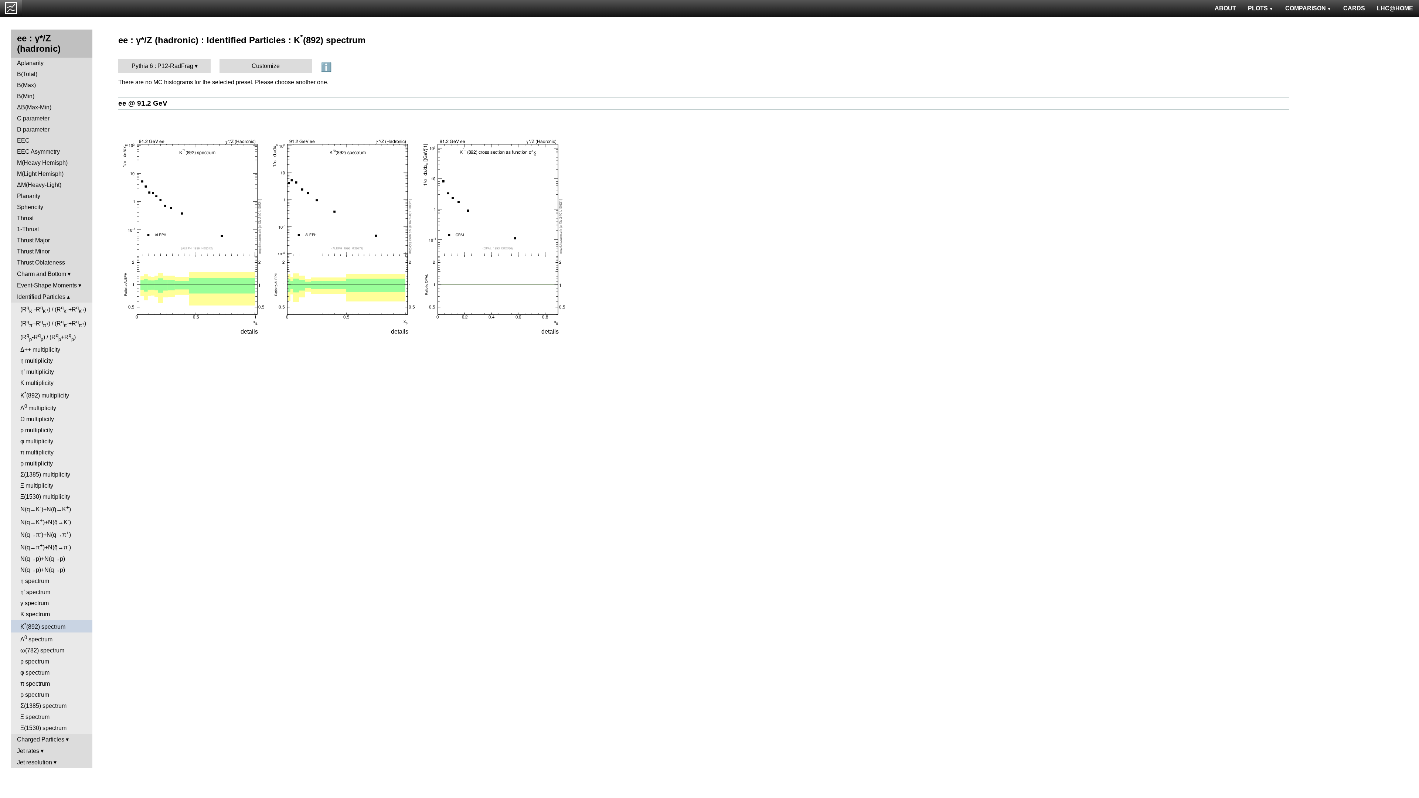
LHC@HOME (1395, 8)
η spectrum (34, 581)
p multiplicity (36, 430)
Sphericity (30, 207)
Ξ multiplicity (36, 485)
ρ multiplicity (36, 463)
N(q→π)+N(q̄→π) (45, 534)
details (249, 331)
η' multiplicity (37, 372)
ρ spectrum (34, 695)
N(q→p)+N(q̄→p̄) (42, 570)
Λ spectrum (36, 638)
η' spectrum (35, 592)
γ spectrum (34, 603)
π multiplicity (37, 452)
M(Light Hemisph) (40, 174)
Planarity (28, 196)
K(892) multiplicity (44, 395)
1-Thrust (28, 229)
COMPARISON (1305, 8)
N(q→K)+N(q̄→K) (45, 508)
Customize (266, 66)
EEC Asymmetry (38, 152)
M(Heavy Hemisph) (42, 163)
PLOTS (1258, 8)
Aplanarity (30, 63)
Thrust (25, 218)
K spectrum (35, 614)
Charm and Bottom (41, 274)
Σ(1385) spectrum (43, 706)
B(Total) (27, 74)
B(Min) (25, 96)
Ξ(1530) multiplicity (45, 497)
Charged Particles (40, 739)
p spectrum (34, 661)
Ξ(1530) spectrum (43, 728)
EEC (23, 140)
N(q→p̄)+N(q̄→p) (42, 559)
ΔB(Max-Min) (34, 107)
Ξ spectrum (35, 717)
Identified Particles (41, 297)
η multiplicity (36, 361)
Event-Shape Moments (47, 285)
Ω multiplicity (37, 419)
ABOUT (1225, 8)
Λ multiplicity (38, 407)
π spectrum (35, 684)
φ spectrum (35, 672)
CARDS (1354, 8)
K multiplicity (37, 383)
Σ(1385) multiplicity (45, 474)
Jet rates (28, 751)
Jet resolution (34, 762)
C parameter (33, 118)
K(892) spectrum (42, 626)
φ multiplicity (36, 441)
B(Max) (26, 85)
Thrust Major (33, 240)
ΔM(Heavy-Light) (39, 185)
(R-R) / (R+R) (53, 309)
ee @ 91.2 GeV (142, 103)
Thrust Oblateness (41, 262)
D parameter (33, 129)
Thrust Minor (33, 251)
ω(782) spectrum (42, 650)
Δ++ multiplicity (40, 350)
